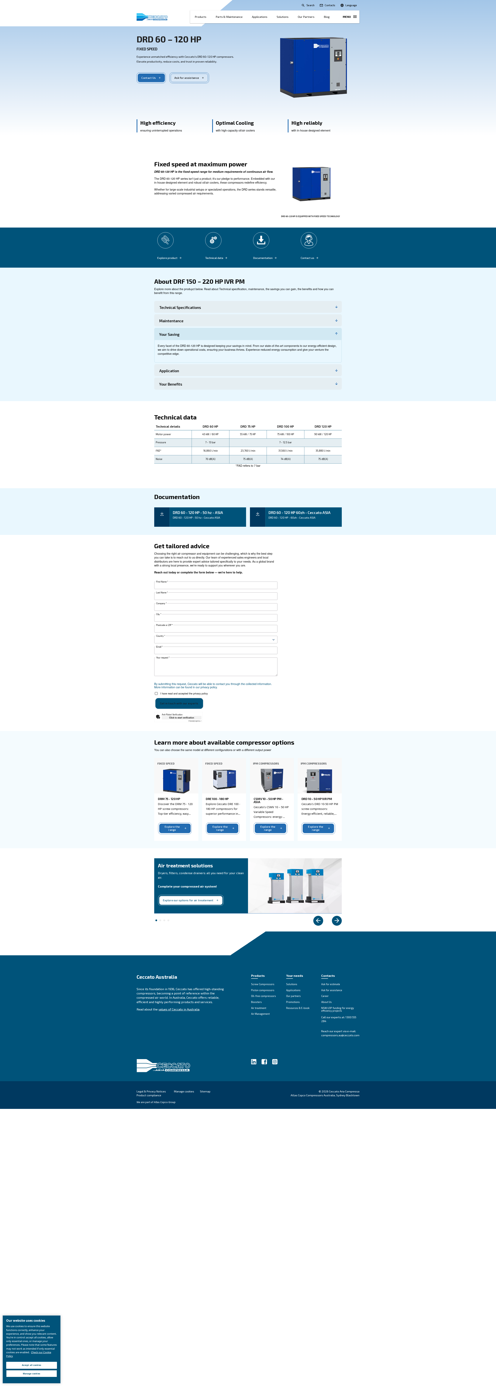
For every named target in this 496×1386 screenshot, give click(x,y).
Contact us (307, 257)
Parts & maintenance (229, 16)
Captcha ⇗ (195, 721)
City (158, 614)
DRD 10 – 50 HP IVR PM (316, 799)
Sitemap (205, 1091)
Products (200, 16)
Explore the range (172, 828)
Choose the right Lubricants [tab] (160, 920)
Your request (163, 657)
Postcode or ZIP (164, 625)
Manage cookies (184, 1091)
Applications (259, 16)
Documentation (263, 257)
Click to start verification (181, 717)
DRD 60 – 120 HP (169, 39)
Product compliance (149, 1095)
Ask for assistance (186, 77)
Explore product (167, 257)
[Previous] (318, 921)
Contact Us (148, 77)
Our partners (306, 16)
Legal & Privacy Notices (151, 1091)
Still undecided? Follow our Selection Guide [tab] (164, 920)
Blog (327, 16)
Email (159, 646)
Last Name (162, 592)
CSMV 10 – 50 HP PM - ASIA (268, 800)
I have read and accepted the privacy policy (184, 693)
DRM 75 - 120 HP (169, 799)
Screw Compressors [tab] (168, 920)
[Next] (337, 921)
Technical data (214, 257)
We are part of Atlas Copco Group (156, 1102)
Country (160, 636)
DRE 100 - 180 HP (217, 799)
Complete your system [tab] (156, 920)
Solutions (282, 16)
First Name (162, 581)
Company (161, 603)
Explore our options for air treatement (188, 900)
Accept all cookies (31, 1365)
